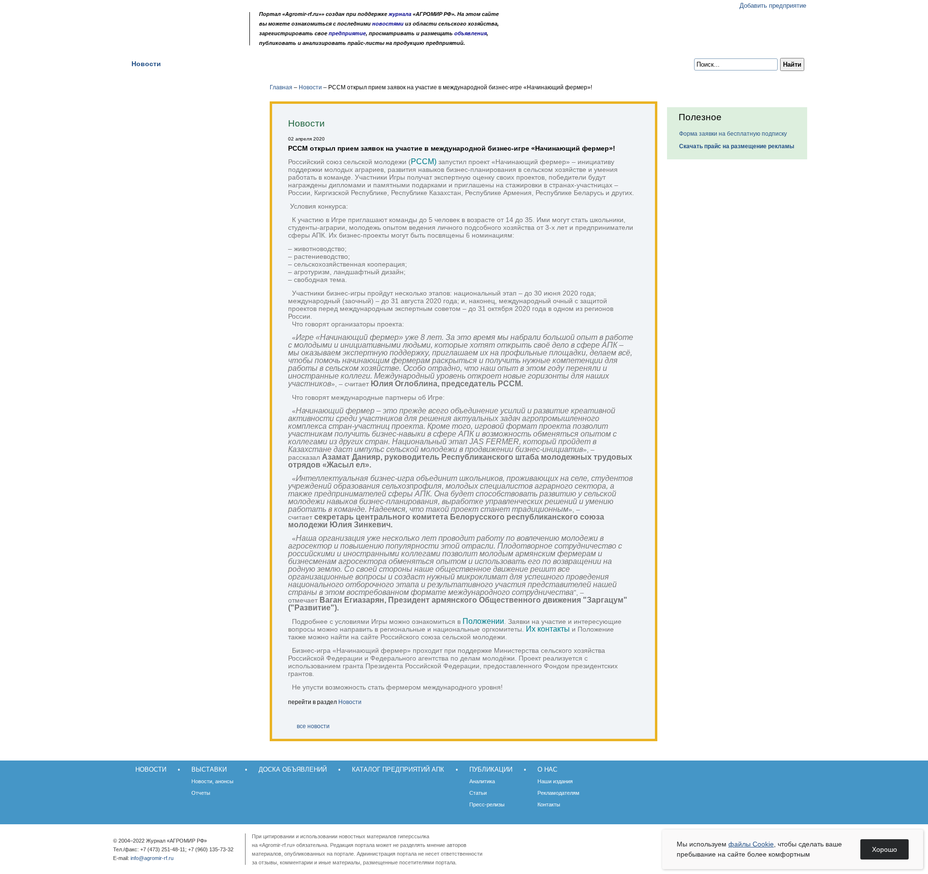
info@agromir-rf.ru (152, 858)
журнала (400, 14)
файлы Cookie (751, 844)
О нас (483, 64)
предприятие (347, 33)
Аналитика (482, 781)
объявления (470, 33)
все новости (313, 726)
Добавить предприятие (773, 5)
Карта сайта (191, 39)
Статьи (478, 793)
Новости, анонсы (212, 781)
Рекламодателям (558, 793)
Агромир (182, 22)
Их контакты (548, 629)
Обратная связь (178, 39)
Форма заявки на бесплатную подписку (733, 133)
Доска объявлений (260, 64)
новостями (388, 24)
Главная (281, 87)
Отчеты (200, 793)
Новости (146, 64)
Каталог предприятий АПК (354, 64)
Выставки (194, 64)
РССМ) (423, 161)
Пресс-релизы (487, 804)
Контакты (548, 804)
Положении (483, 621)
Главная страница (166, 39)
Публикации (436, 64)
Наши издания (555, 781)
